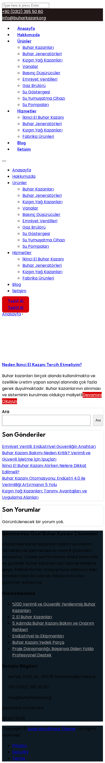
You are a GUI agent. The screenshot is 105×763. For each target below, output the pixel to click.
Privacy (19, 746)
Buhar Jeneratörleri (42, 54)
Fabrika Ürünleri (38, 136)
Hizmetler (26, 111)
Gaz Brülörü (34, 86)
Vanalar (30, 66)
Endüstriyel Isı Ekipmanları (38, 636)
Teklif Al (15, 301)
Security (20, 752)
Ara (5, 412)
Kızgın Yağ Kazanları (42, 60)
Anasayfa (21, 170)
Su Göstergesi (36, 92)
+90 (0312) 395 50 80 (22, 11)
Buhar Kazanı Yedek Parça (38, 642)
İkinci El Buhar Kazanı (43, 117)
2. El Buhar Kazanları (32, 617)
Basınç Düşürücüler (41, 73)
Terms (18, 758)
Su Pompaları (35, 246)
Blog (16, 284)
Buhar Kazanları (38, 47)
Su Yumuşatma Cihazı (43, 98)
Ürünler (24, 41)
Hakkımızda (23, 176)
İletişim (24, 149)
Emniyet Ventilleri (39, 79)
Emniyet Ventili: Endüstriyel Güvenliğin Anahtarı (49, 446)
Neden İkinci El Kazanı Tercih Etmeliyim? (42, 364)
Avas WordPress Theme (51, 729)
